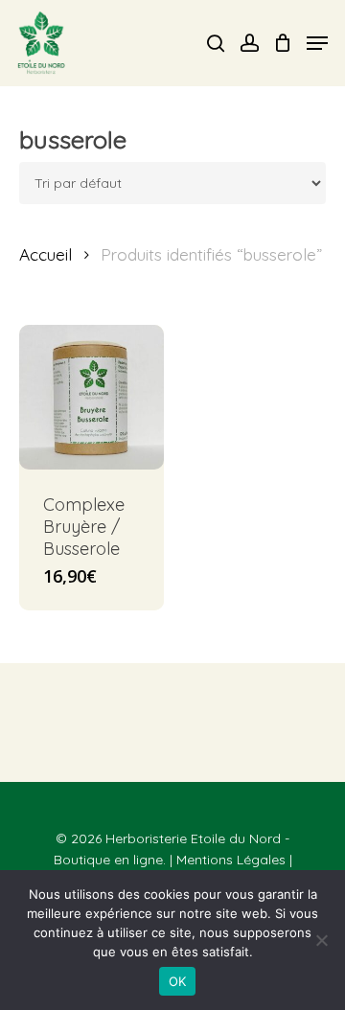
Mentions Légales (231, 859)
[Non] (321, 940)
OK (178, 981)
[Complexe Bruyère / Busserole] (91, 397)
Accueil (45, 254)
